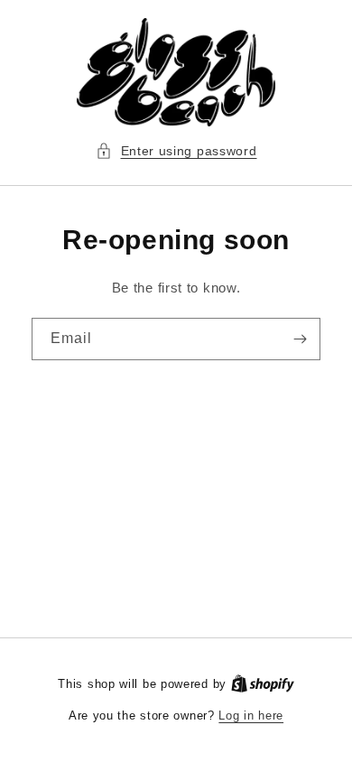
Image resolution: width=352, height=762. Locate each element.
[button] (176, 151)
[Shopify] (262, 684)
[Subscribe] (300, 339)
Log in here (250, 715)
